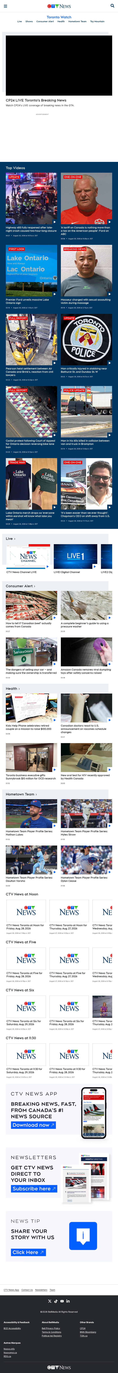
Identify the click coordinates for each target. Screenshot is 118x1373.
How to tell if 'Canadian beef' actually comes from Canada (28, 625)
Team (52, 1290)
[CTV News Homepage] (59, 6)
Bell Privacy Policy (51, 1328)
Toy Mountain (97, 21)
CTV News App (11, 1290)
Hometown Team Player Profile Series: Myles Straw (84, 833)
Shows (29, 21)
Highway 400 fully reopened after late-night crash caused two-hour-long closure (31, 229)
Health (61, 21)
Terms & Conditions (51, 1332)
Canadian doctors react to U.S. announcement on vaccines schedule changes (83, 729)
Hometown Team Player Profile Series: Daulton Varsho (29, 879)
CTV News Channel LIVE (21, 572)
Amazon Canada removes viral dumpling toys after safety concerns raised (86, 671)
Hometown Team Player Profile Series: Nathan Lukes (29, 833)
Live (19, 21)
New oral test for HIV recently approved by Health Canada (85, 777)
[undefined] (26, 917)
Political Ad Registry (52, 1335)
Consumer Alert (45, 21)
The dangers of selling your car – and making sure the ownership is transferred (31, 671)
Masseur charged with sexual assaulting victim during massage (85, 301)
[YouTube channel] (62, 1301)
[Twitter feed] (50, 1301)
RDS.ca (7, 1356)
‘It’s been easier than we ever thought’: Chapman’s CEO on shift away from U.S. (85, 514)
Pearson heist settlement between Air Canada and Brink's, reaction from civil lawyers (29, 372)
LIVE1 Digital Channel (67, 572)
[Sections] (5, 6)
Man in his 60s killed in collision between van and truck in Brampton (85, 442)
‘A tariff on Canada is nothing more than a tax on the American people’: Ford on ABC (85, 231)
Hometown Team (77, 21)
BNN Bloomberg (88, 1332)
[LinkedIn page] (68, 1301)
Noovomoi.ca (10, 1352)
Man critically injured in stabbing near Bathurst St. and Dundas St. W (84, 370)
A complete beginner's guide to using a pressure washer (85, 625)
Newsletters (41, 1290)
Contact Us (27, 1290)
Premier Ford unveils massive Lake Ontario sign (27, 301)
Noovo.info (9, 1349)
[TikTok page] (56, 1301)
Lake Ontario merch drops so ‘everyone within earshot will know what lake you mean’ (30, 516)
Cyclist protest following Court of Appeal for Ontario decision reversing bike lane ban (30, 444)
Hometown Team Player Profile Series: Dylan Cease (84, 879)
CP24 (82, 1328)
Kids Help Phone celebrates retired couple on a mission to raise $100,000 (28, 727)
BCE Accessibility (12, 1328)
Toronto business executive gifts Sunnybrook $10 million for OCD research (31, 777)
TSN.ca (83, 1335)
